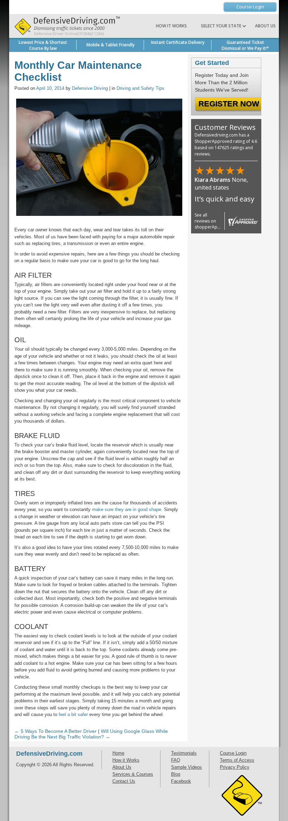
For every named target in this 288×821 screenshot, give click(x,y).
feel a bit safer (73, 714)
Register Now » (232, 103)
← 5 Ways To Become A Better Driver (55, 731)
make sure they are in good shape (126, 509)
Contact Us (123, 781)
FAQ (175, 760)
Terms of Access (237, 760)
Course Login (250, 7)
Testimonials (184, 753)
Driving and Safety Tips (140, 88)
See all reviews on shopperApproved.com (218, 221)
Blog (175, 774)
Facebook (181, 781)
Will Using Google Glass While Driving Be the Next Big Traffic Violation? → (91, 734)
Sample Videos (186, 767)
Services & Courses (132, 774)
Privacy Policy (234, 767)
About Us (265, 26)
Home (118, 753)
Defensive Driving (90, 88)
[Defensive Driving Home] (65, 26)
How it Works (171, 26)
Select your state (221, 26)
